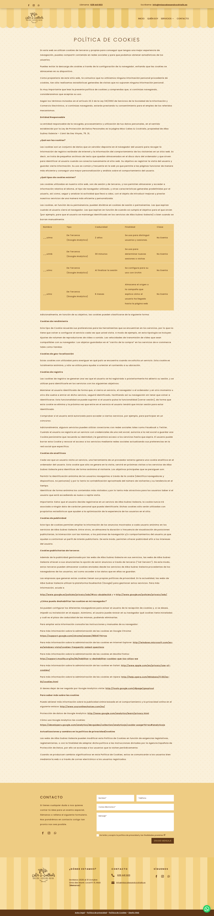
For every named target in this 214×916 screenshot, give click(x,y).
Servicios (166, 19)
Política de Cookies (117, 912)
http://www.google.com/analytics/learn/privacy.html (118, 713)
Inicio (141, 19)
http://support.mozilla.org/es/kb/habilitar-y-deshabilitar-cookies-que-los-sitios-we (89, 658)
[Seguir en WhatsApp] (39, 5)
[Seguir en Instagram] (34, 5)
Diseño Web (134, 912)
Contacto (183, 19)
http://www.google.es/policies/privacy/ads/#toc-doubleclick (75, 594)
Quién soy (152, 19)
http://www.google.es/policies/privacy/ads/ (141, 594)
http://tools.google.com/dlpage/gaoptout (130, 688)
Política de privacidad (97, 912)
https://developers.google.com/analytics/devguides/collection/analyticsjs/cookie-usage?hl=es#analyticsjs (102, 724)
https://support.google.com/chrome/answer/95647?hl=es (73, 635)
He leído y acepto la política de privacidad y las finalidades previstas (131, 835)
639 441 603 (96, 4)
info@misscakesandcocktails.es (170, 4)
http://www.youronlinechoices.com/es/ (82, 706)
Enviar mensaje (162, 840)
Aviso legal (80, 912)
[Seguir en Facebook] (29, 5)
